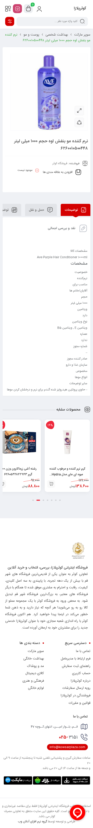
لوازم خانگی (36, 688)
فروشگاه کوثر (59, 163)
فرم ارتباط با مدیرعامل (75, 659)
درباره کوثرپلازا (80, 681)
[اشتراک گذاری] (79, 122)
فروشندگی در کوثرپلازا (75, 695)
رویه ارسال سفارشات (76, 688)
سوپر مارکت (82, 35)
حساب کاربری (81, 673)
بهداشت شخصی (56, 35)
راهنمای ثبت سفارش (76, 666)
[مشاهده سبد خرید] (28, 8)
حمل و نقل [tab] (37, 210)
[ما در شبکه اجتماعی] (17, 8)
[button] (51, 484)
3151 (68, 737)
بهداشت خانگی (33, 659)
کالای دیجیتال (34, 673)
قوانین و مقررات (79, 703)
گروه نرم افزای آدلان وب (32, 821)
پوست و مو (31, 35)
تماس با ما (83, 651)
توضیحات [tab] (72, 210)
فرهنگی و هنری (33, 681)
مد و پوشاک (35, 666)
